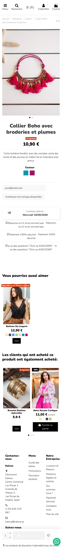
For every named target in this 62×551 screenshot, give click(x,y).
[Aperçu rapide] (56, 378)
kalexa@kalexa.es (14, 521)
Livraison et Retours (52, 467)
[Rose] (20, 335)
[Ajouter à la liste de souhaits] (48, 535)
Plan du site (52, 514)
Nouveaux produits (34, 477)
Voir (17, 341)
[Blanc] (43, 419)
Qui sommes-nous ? (51, 489)
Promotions (35, 471)
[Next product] (59, 20)
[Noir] (10, 335)
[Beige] (6, 335)
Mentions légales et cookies (51, 477)
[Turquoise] (23, 335)
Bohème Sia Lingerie (16, 326)
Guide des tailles (34, 464)
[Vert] (16, 335)
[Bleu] (13, 335)
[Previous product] (57, 20)
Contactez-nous (51, 507)
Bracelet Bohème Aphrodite (17, 411)
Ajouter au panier (31, 535)
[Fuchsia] (26, 335)
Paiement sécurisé (51, 499)
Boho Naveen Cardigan (45, 410)
